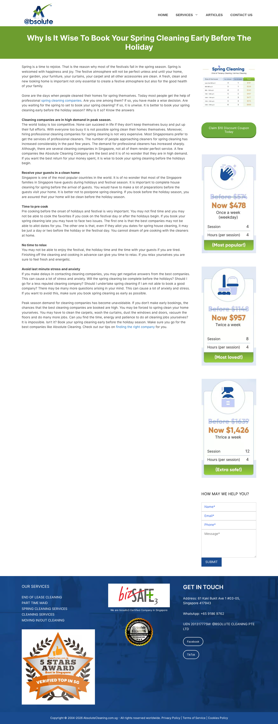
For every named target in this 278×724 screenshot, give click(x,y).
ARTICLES (214, 15)
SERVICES (184, 15)
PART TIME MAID (35, 603)
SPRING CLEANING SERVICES (44, 609)
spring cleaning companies (61, 100)
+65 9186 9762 (212, 614)
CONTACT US (241, 15)
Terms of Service (194, 718)
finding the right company (135, 327)
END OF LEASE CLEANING (42, 597)
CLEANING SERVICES (38, 614)
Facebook (193, 641)
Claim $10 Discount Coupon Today (229, 130)
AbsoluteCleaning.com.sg (100, 718)
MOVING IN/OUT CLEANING (43, 620)
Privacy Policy (171, 718)
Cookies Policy (218, 718)
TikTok (191, 654)
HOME (163, 15)
